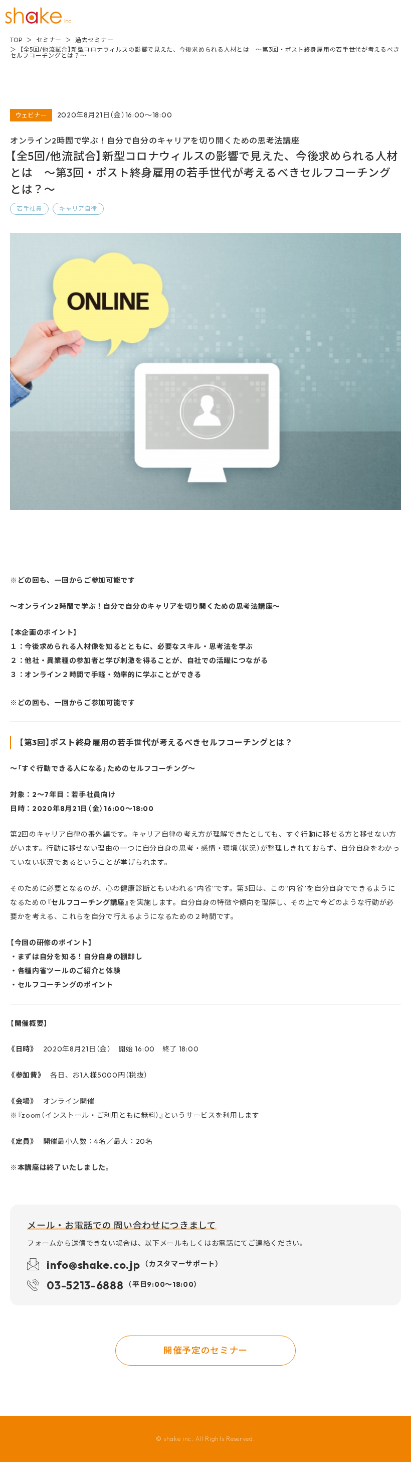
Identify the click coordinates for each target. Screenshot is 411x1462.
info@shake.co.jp (133, 1264)
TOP (16, 40)
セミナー (49, 40)
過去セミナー (94, 40)
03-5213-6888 (122, 1284)
